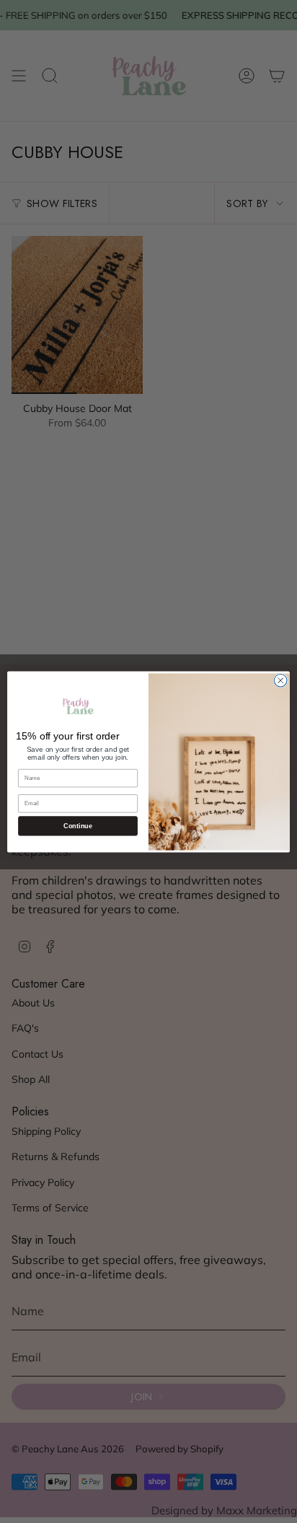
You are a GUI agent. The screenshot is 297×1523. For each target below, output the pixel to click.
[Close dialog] (280, 680)
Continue (77, 825)
